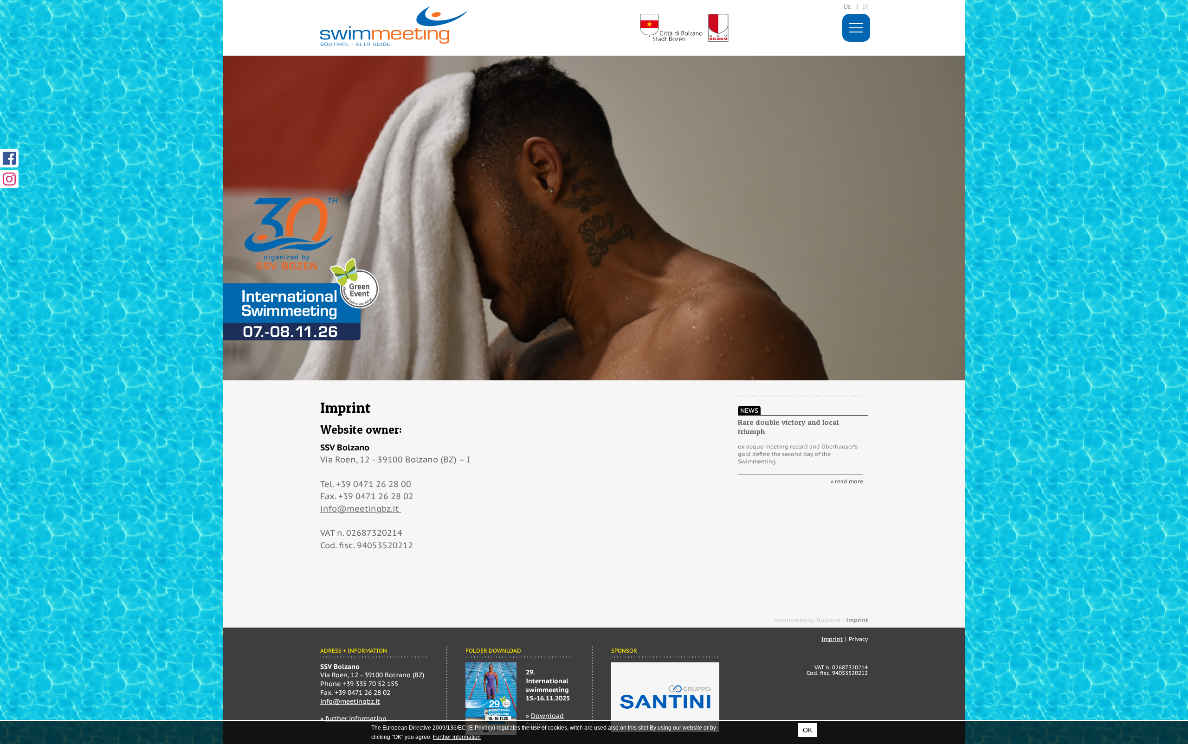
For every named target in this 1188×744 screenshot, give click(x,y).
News (749, 410)
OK (807, 730)
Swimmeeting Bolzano (807, 620)
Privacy (858, 638)
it (866, 7)
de (848, 7)
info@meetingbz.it (360, 508)
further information (356, 718)
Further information (457, 737)
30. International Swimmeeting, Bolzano (393, 26)
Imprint (832, 638)
